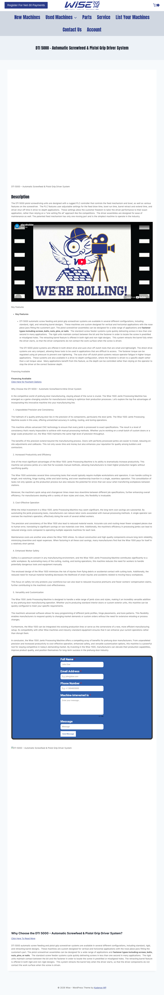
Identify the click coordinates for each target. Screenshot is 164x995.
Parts (87, 17)
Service (103, 17)
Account (94, 29)
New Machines (27, 17)
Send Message (68, 734)
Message (67, 721)
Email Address (71, 671)
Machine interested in (76, 695)
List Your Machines (133, 17)
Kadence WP (100, 987)
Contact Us (72, 29)
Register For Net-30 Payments (26, 5)
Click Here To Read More (23, 938)
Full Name (68, 659)
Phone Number (71, 683)
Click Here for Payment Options (26, 382)
